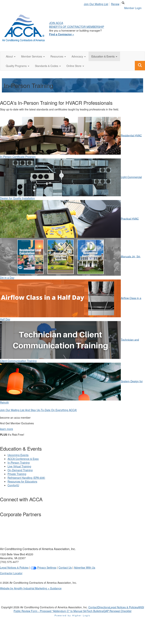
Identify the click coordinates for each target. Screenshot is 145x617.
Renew (115, 4)
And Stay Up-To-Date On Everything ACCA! (38, 410)
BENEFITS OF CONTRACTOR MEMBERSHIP (76, 27)
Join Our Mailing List (96, 4)
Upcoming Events (18, 455)
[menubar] (102, 3)
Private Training (17, 474)
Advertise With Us (84, 567)
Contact (93, 607)
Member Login (133, 8)
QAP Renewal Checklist (117, 611)
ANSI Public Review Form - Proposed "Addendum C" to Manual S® (79, 609)
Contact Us (65, 567)
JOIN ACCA (56, 23)
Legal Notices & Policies (14, 567)
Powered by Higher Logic (73, 615)
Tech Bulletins (95, 611)
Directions (104, 607)
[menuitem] (97, 3)
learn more (6, 429)
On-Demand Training (20, 470)
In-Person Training (19, 462)
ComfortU (13, 485)
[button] (10, 56)
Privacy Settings (46, 567)
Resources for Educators (22, 481)
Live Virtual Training (19, 466)
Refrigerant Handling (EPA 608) (26, 478)
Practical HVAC (130, 218)
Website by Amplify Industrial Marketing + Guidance (31, 588)
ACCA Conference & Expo (23, 459)
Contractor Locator (11, 573)
